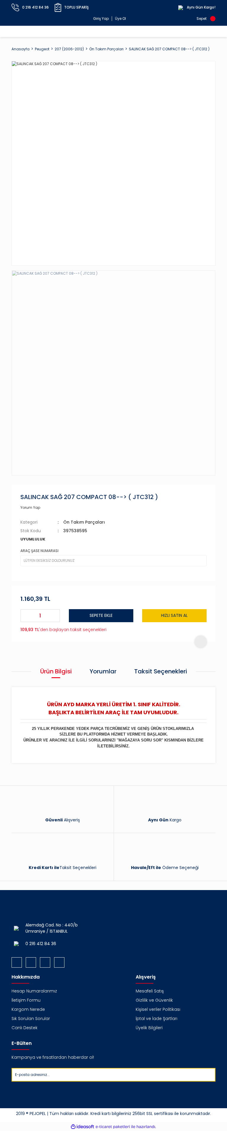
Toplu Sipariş (76, 7)
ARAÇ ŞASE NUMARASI (39, 550)
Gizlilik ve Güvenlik (154, 1000)
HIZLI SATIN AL (174, 615)
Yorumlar (103, 671)
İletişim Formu (26, 1000)
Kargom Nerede (28, 1009)
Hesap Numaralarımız (34, 991)
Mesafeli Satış (150, 991)
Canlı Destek (25, 1028)
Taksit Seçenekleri (160, 671)
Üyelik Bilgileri (149, 1028)
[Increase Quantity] (53, 616)
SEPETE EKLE (101, 615)
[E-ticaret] (112, 1126)
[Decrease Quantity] (27, 616)
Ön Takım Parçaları (84, 522)
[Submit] (211, 1075)
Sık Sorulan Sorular (31, 1018)
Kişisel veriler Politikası (158, 1009)
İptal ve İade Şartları (156, 1018)
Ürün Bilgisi (56, 671)
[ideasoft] (82, 1127)
